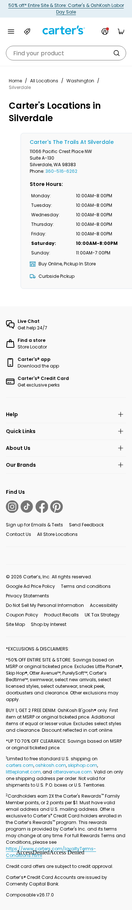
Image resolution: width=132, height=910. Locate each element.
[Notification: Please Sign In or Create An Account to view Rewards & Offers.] (105, 31)
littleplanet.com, (24, 772)
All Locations (44, 81)
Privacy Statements (27, 596)
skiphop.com (82, 765)
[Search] (116, 53)
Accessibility (104, 605)
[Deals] (27, 31)
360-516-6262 (61, 171)
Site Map (15, 624)
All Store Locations (57, 534)
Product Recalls (61, 615)
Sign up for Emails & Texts (34, 525)
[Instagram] (12, 506)
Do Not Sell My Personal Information (45, 605)
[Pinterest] (56, 506)
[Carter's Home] (66, 30)
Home (15, 81)
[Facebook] (42, 506)
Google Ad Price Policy (30, 586)
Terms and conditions (86, 586)
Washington (80, 81)
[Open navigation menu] (11, 31)
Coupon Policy (22, 615)
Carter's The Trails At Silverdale (72, 142)
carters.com (19, 765)
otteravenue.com (72, 772)
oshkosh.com (50, 765)
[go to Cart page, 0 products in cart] (121, 31)
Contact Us (18, 534)
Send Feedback (86, 525)
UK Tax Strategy (102, 615)
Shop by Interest (48, 624)
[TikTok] (27, 506)
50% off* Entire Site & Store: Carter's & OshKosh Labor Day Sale (66, 8)
